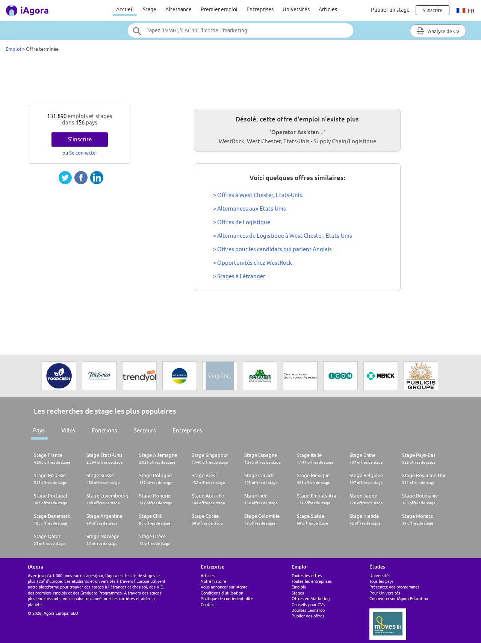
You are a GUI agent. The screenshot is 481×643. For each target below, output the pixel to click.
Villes (68, 430)
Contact (208, 604)
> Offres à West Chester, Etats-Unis (257, 195)
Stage (149, 9)
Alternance (178, 9)
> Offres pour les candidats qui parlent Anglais (272, 249)
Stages (298, 592)
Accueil (125, 9)
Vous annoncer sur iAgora (224, 586)
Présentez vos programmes (394, 586)
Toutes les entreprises (312, 581)
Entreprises (260, 9)
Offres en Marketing (311, 598)
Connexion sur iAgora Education (398, 598)
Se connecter (83, 153)
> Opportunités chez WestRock (252, 262)
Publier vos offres (308, 615)
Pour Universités (384, 592)
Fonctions (104, 430)
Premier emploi (219, 9)
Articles (328, 9)
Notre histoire (213, 581)
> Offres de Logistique (241, 222)
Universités (296, 9)
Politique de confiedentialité (227, 598)
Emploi (13, 49)
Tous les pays (381, 581)
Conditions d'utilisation (222, 592)
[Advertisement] (240, 80)
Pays (39, 430)
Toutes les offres (307, 575)
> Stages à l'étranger (239, 276)
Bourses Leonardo (308, 610)
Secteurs (145, 430)
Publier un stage (390, 10)
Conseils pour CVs (308, 604)
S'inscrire (80, 139)
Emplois (299, 586)
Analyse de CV (443, 31)
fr (470, 11)
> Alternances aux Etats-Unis (249, 208)
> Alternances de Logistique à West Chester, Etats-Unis (282, 235)
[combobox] (240, 30)
